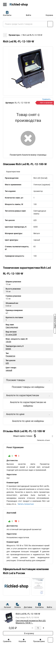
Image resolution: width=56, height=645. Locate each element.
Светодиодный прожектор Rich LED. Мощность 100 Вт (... (31, 622)
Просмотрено (39, 641)
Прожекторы (14, 35)
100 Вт (8, 342)
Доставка (28, 607)
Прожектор (10, 356)
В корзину (29, 633)
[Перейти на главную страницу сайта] (22, 4)
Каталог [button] (7, 607)
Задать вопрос (55, 322)
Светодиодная (12, 327)
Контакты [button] (7, 15)
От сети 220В (11, 334)
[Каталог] (5, 4)
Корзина (49, 15)
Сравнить (7, 641)
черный (9, 370)
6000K (8, 349)
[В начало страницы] (50, 639)
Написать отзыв (43, 440)
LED (7, 363)
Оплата (17, 607)
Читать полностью (26, 504)
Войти (28, 15)
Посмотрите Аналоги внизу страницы (28, 155)
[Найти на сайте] (50, 24)
